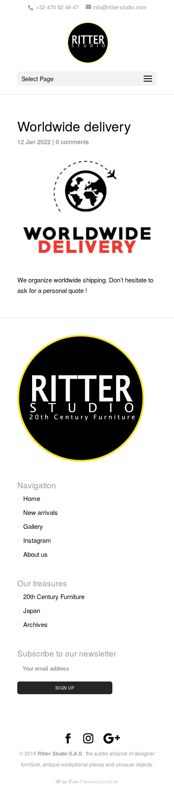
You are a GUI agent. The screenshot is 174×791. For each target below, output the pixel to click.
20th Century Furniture (53, 596)
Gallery (33, 526)
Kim (94, 781)
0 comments (72, 141)
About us (35, 554)
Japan (31, 610)
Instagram (37, 540)
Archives (35, 624)
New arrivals (40, 512)
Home (31, 498)
